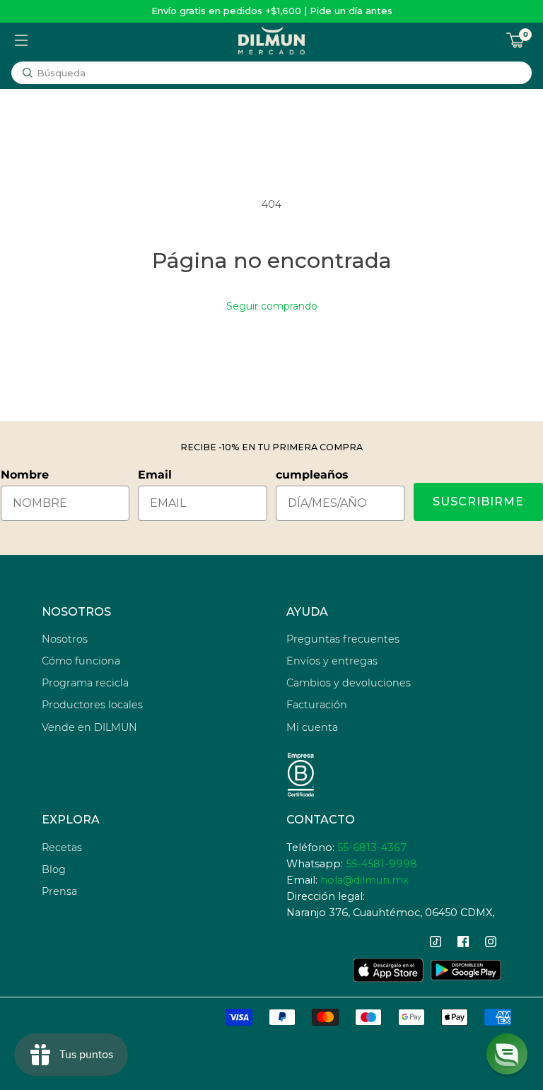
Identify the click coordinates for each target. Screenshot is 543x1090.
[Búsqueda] (28, 73)
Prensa (59, 891)
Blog (54, 869)
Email (155, 474)
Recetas (62, 847)
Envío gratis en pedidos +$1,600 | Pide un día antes (271, 10)
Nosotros (65, 639)
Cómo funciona (81, 661)
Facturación (316, 704)
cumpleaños (312, 474)
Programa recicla (85, 682)
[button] (506, 1053)
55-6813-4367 (372, 847)
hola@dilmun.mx (364, 880)
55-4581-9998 (381, 863)
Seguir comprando (271, 306)
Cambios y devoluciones (348, 682)
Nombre (25, 474)
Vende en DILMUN (89, 727)
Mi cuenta (312, 727)
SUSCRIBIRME (478, 501)
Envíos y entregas (332, 661)
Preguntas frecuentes (342, 639)
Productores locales (92, 704)
